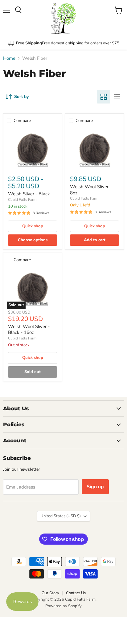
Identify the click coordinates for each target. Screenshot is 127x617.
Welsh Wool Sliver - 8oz (91, 190)
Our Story (50, 593)
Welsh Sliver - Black (29, 194)
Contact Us (76, 593)
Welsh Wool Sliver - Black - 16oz (29, 329)
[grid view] (103, 97)
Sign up (95, 486)
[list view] (117, 97)
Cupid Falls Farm (22, 199)
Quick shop (32, 226)
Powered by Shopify (63, 606)
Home (9, 58)
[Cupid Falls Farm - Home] (63, 18)
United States (60, 516)
